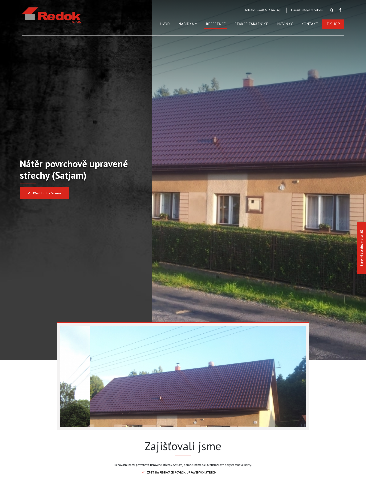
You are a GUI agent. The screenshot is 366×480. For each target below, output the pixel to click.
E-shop (333, 23)
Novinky (285, 23)
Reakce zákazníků (251, 23)
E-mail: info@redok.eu (307, 10)
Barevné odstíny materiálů (361, 247)
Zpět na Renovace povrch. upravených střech (181, 472)
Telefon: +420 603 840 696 (263, 10)
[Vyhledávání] (331, 10)
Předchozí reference (47, 193)
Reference (216, 23)
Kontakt (309, 23)
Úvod (165, 23)
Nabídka (186, 23)
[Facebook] (340, 10)
